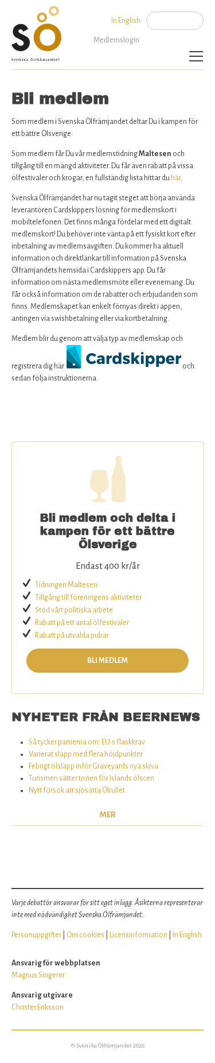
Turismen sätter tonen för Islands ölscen (91, 778)
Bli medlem (107, 661)
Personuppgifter (36, 935)
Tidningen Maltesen (66, 585)
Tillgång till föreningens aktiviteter (88, 597)
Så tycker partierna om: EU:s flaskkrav (87, 742)
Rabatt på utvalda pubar (72, 635)
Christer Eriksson (37, 1007)
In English (125, 21)
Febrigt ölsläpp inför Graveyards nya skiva (93, 766)
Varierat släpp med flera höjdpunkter (86, 754)
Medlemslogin (116, 40)
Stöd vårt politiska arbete (74, 610)
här (176, 178)
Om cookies (85, 935)
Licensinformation (138, 935)
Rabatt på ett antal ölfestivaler (82, 623)
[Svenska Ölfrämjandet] (38, 30)
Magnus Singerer (38, 975)
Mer (108, 814)
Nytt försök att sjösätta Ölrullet (77, 790)
